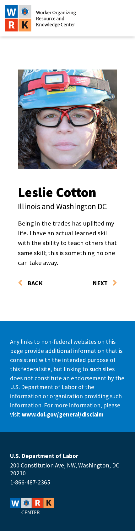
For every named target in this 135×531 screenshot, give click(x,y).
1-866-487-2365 (30, 482)
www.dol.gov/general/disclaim (62, 414)
